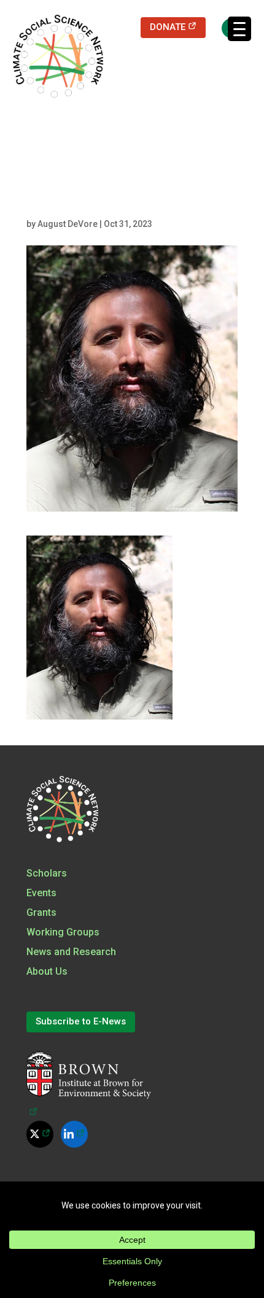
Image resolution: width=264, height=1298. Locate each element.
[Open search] (225, 27)
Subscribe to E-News (81, 1021)
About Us (47, 971)
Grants (41, 912)
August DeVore (67, 224)
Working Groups (62, 932)
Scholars (46, 873)
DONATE (178, 27)
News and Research (71, 952)
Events (41, 893)
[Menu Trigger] (239, 29)
